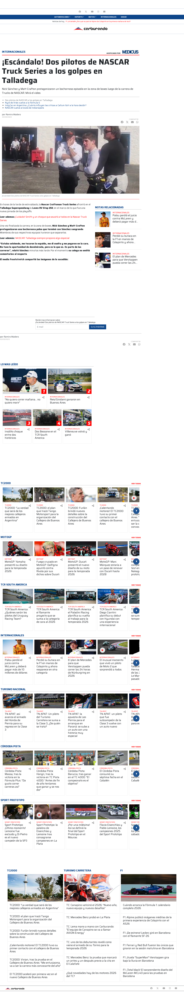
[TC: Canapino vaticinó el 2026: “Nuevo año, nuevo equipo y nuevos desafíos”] (92, 887)
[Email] (104, 11)
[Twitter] (86, 11)
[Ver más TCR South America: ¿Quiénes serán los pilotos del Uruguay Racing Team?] (18, 596)
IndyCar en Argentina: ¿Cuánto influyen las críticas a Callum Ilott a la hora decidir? (45, 105)
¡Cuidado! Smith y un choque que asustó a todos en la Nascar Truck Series (43, 218)
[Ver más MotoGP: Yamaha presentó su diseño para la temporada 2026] (18, 548)
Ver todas (136, 484)
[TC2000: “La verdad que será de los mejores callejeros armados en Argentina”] (35, 887)
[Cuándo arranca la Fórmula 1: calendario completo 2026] (148, 887)
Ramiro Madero (13, 114)
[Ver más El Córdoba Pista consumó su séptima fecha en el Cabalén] (113, 758)
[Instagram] (98, 11)
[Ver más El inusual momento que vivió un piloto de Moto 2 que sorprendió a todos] (113, 647)
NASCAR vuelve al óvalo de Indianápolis (24, 107)
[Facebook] (80, 11)
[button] (62, 17)
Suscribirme (98, 326)
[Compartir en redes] (43, 397)
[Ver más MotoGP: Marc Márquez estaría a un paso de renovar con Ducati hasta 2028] (113, 548)
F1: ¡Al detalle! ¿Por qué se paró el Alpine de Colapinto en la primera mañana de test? (98, 21)
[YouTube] (92, 11)
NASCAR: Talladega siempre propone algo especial (42, 238)
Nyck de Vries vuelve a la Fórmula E (22, 102)
